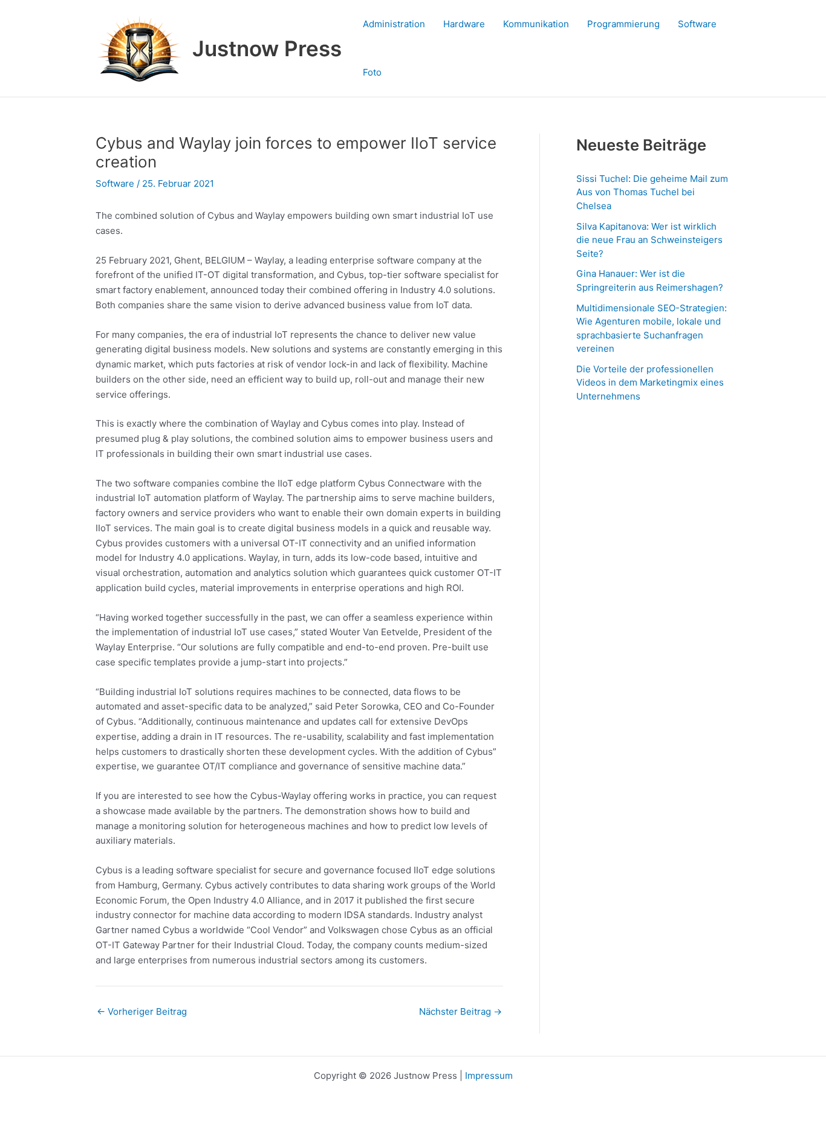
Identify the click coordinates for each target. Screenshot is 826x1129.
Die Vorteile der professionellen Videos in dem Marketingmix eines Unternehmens (650, 382)
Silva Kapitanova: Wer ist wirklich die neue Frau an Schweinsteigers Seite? (649, 240)
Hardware (464, 24)
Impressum (489, 1075)
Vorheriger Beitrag (142, 1011)
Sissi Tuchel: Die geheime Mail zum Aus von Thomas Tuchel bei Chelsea (652, 192)
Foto (372, 72)
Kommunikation (536, 24)
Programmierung (623, 24)
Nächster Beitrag (460, 1011)
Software (697, 24)
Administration (394, 24)
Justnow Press (267, 48)
